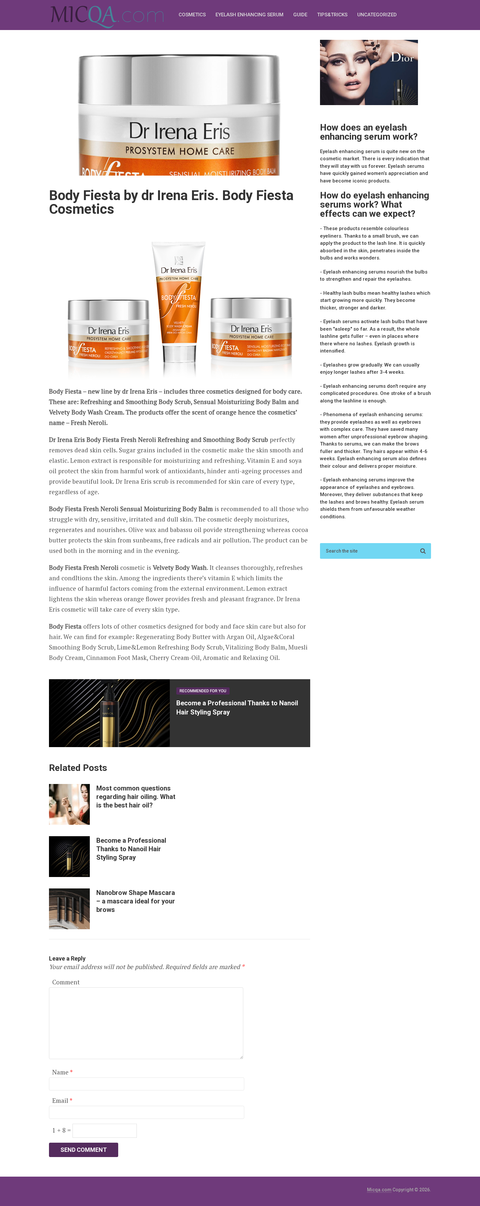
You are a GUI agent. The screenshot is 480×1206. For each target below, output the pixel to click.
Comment (66, 982)
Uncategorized (377, 15)
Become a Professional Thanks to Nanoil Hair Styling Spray (131, 849)
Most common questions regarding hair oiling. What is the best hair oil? (135, 796)
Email (62, 1100)
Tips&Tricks (332, 15)
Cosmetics (192, 15)
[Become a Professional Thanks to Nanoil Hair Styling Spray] (69, 856)
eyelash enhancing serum (249, 15)
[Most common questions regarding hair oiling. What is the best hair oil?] (69, 804)
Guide (300, 15)
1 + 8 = (62, 1130)
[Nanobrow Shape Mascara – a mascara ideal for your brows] (69, 908)
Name (62, 1072)
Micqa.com (379, 1189)
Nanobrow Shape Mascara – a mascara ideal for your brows (135, 901)
